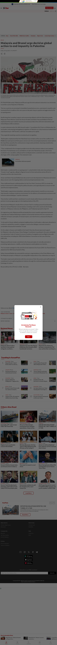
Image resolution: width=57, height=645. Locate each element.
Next (28, 336)
